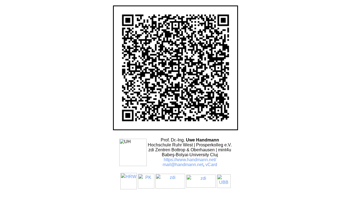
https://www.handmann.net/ (190, 159)
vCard (211, 164)
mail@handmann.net (183, 164)
